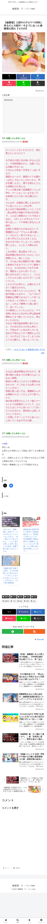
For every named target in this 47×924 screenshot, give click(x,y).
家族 (20, 601)
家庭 (21, 597)
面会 (34, 601)
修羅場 (7, 597)
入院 (14, 597)
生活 (34, 597)
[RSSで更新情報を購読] (34, 631)
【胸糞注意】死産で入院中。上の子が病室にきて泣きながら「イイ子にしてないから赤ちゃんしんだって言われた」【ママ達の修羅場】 (10, 575)
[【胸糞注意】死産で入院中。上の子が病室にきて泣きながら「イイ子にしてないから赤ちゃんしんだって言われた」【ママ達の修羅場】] (11, 561)
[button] (38, 83)
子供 (14, 601)
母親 (28, 597)
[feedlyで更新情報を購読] (12, 631)
